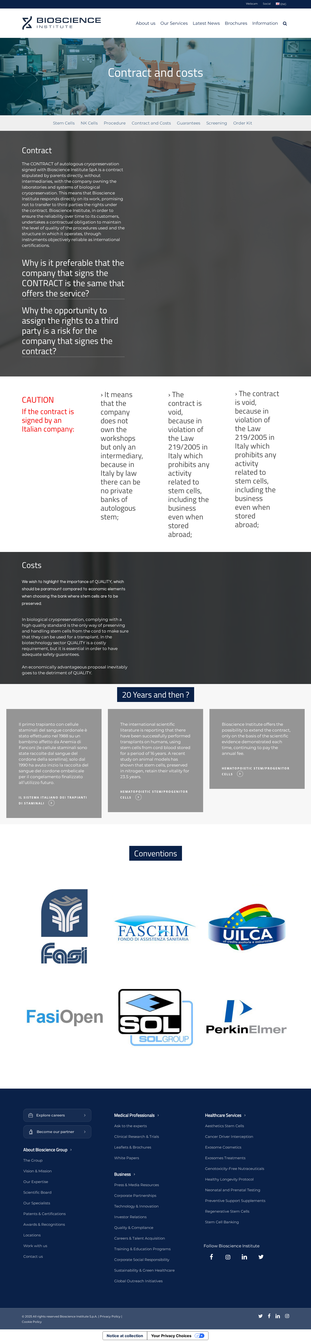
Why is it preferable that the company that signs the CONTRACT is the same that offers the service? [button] (73, 278)
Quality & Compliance (133, 1227)
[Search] (284, 23)
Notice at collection (125, 1335)
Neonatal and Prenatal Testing (232, 1190)
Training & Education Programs (142, 1249)
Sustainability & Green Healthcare (144, 1270)
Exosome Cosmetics (223, 1147)
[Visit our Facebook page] (211, 1257)
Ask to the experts (130, 1126)
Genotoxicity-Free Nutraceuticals (234, 1168)
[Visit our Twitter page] (261, 1257)
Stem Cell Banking (222, 1222)
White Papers (126, 1158)
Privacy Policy (110, 1316)
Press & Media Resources (136, 1185)
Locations (32, 1235)
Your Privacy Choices (171, 1335)
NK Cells (89, 123)
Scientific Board (37, 1192)
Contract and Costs (151, 123)
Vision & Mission (37, 1171)
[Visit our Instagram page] (228, 1257)
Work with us (35, 1245)
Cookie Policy (32, 1322)
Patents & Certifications (44, 1213)
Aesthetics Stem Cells (224, 1126)
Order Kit (242, 123)
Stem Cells (64, 123)
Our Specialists (36, 1203)
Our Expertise (35, 1181)
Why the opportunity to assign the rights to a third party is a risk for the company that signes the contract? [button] (70, 330)
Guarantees (188, 123)
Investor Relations (130, 1217)
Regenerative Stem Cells (227, 1211)
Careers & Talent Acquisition (139, 1238)
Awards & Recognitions (44, 1224)
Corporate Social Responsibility (141, 1259)
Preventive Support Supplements (235, 1200)
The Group (33, 1160)
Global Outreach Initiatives (138, 1281)
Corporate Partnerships (135, 1195)
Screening (216, 123)
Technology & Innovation (136, 1206)
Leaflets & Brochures (132, 1147)
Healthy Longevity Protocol (229, 1179)
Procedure (115, 123)
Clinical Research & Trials (136, 1136)
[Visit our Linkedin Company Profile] (244, 1257)
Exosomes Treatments (225, 1158)
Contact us (33, 1256)
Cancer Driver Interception (229, 1136)
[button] (64, 927)
